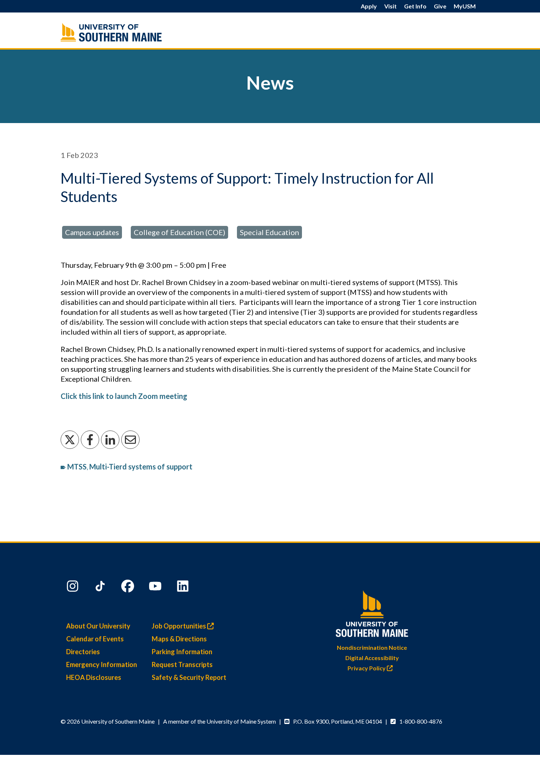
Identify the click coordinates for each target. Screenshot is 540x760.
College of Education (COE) (179, 232)
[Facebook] (128, 588)
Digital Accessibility (372, 657)
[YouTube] (156, 588)
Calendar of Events (95, 639)
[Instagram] (73, 588)
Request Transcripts (182, 664)
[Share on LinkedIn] (110, 440)
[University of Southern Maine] (372, 612)
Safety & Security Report (189, 677)
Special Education (269, 232)
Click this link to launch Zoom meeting (124, 396)
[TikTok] (101, 588)
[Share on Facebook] (90, 440)
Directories (83, 652)
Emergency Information (101, 664)
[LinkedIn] (183, 588)
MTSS (77, 466)
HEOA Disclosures (93, 677)
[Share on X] (70, 440)
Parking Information (182, 652)
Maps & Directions (179, 639)
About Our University (98, 626)
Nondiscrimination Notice (372, 647)
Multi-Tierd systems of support (140, 466)
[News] (127, 32)
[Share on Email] (130, 440)
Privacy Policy (367, 667)
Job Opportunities (179, 626)
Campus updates (92, 232)
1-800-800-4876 (420, 721)
